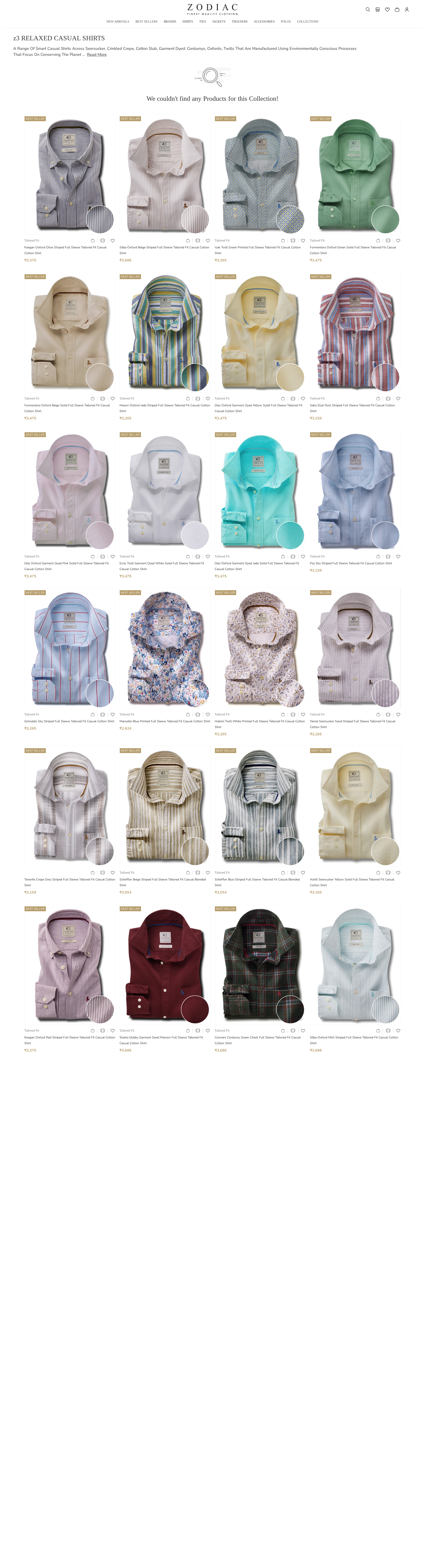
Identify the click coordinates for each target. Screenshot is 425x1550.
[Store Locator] (377, 9)
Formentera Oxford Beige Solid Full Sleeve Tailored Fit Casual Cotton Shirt (67, 408)
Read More (97, 54)
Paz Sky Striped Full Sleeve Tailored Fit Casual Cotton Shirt (351, 563)
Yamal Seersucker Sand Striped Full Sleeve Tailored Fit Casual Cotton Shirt (352, 724)
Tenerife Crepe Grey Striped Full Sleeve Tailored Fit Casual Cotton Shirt (69, 882)
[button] (368, 9)
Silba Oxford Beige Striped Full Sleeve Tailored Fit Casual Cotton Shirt (164, 250)
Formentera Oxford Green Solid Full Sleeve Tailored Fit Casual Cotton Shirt (353, 250)
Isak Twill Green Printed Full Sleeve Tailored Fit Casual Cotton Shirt (258, 250)
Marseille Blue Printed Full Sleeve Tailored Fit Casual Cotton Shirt (165, 721)
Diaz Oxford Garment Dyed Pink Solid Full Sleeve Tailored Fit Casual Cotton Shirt (66, 566)
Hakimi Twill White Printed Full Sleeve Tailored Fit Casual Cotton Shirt (260, 724)
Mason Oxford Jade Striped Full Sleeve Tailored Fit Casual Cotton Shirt (165, 408)
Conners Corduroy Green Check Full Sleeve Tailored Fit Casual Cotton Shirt (258, 1040)
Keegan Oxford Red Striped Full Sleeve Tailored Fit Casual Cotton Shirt (69, 1040)
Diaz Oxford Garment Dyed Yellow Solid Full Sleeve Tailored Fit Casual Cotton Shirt (258, 408)
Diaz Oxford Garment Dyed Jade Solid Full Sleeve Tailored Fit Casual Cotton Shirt (257, 566)
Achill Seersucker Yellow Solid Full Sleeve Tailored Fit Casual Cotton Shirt (352, 882)
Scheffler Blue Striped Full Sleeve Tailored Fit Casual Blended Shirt (257, 882)
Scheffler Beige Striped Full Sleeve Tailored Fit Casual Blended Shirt (163, 882)
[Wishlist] (387, 9)
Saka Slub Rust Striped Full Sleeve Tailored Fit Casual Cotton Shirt (352, 408)
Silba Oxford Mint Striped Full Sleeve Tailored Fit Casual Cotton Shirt (354, 1040)
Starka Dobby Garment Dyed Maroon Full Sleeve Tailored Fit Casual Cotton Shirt (161, 1040)
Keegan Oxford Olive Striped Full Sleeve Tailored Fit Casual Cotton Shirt (65, 250)
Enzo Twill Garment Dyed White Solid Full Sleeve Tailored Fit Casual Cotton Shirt (162, 566)
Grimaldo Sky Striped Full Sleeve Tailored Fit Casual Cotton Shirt (69, 721)
